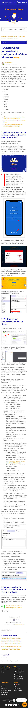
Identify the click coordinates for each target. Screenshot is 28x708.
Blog (2, 671)
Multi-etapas (4, 694)
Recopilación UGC (18, 678)
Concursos (4, 688)
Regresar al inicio (5, 630)
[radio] (10, 620)
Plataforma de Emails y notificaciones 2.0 (11, 641)
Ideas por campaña (18, 690)
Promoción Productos (19, 676)
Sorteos (3, 686)
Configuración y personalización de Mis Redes (14, 121)
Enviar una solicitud (19, 624)
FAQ (15, 686)
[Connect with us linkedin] (13, 705)
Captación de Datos (18, 671)
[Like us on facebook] (9, 705)
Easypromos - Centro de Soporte (9, 36)
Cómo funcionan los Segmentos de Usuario (11, 646)
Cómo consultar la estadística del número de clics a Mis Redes (13, 125)
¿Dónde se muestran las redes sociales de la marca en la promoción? (14, 117)
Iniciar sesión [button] (21, 2)
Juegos (3, 684)
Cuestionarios (4, 692)
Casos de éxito (17, 688)
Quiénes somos (5, 669)
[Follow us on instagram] (16, 705)
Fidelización (17, 674)
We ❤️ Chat (17, 684)
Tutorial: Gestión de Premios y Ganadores (11, 638)
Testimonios (4, 673)
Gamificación (17, 669)
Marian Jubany (8, 62)
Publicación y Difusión (12, 38)
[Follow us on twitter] (6, 705)
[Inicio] (7, 2)
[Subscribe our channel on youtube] (11, 705)
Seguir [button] (16, 57)
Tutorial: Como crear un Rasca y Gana (10, 649)
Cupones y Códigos (6, 690)
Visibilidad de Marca (18, 673)
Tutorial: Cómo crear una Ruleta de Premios (11, 643)
